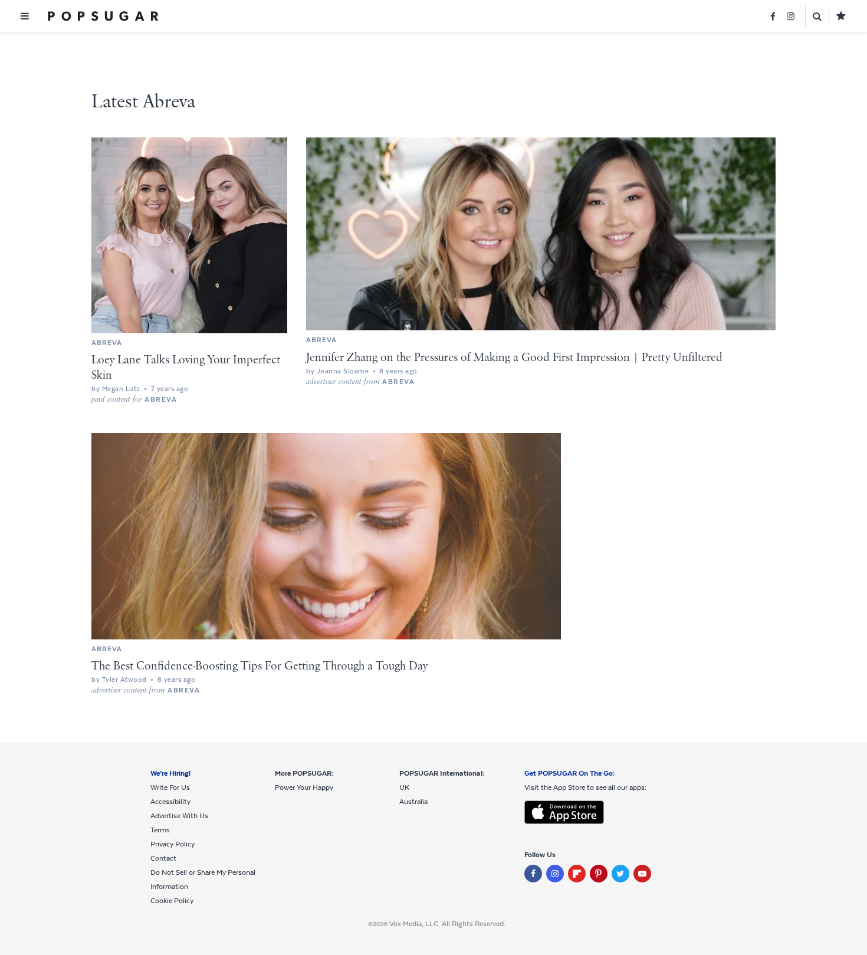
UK (404, 787)
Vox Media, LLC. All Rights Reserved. (447, 924)
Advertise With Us (179, 816)
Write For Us (170, 787)
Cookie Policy (171, 901)
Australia (413, 802)
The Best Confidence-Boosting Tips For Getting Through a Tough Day (259, 666)
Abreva (106, 343)
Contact (163, 858)
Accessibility (170, 802)
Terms (160, 830)
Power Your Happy (304, 787)
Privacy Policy (172, 844)
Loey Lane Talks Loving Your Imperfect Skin (185, 368)
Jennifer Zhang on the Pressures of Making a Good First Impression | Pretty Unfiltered (514, 357)
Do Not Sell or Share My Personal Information (202, 879)
